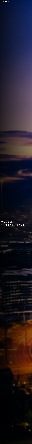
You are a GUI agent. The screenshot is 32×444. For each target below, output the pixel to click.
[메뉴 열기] (28, 1)
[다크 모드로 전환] (30, 1)
